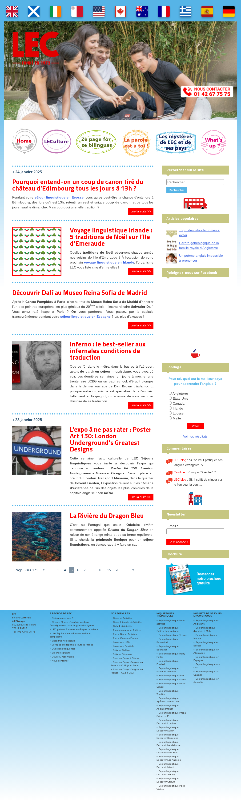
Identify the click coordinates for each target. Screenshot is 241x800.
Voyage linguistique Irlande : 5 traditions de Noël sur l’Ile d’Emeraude (111, 236)
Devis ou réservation (63, 656)
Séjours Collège (121, 650)
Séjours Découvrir (122, 654)
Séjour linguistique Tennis (172, 635)
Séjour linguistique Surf (171, 675)
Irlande (178, 408)
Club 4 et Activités (122, 626)
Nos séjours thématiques (165, 614)
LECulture (56, 142)
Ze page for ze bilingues (96, 142)
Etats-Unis (180, 398)
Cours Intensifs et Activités (127, 622)
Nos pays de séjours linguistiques (207, 614)
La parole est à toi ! (136, 142)
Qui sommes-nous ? (62, 618)
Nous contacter (60, 660)
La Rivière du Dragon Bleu (107, 515)
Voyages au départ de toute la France (72, 644)
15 (109, 570)
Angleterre (180, 393)
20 (117, 570)
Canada (179, 403)
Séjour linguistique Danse (172, 679)
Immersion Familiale (123, 646)
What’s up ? (213, 142)
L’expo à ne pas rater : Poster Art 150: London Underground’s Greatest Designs (111, 439)
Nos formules (120, 613)
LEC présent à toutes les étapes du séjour (75, 629)
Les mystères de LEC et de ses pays (176, 142)
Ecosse (178, 413)
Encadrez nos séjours (63, 640)
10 (100, 570)
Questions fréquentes (63, 648)
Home (24, 142)
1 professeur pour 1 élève (127, 630)
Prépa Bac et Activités (125, 634)
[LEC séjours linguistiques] (120, 70)
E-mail (172, 526)
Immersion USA (121, 642)
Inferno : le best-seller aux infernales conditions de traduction (107, 350)
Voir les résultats (195, 436)
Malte (177, 418)
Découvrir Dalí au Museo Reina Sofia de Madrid (79, 292)
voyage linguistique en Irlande (109, 262)
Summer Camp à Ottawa (126, 658)
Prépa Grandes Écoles (125, 638)
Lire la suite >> (141, 211)
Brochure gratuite (61, 652)
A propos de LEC (61, 613)
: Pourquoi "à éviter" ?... (196, 472)
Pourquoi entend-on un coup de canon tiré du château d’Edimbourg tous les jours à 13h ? (77, 184)
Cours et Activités (122, 618)
